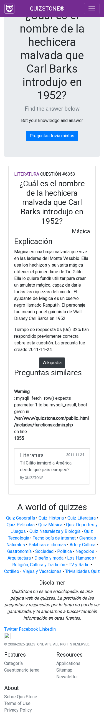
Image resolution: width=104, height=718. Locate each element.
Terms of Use (17, 703)
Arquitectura (19, 558)
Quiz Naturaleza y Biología (54, 531)
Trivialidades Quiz (82, 571)
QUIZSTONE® (47, 8)
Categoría (13, 663)
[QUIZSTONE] (9, 8)
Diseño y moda (49, 558)
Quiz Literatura (81, 518)
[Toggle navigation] (92, 8)
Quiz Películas (21, 524)
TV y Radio (79, 564)
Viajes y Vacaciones (42, 571)
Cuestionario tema (21, 670)
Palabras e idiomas (47, 544)
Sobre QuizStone (20, 696)
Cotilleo (11, 571)
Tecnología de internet (54, 538)
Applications (68, 663)
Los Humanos (80, 558)
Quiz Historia (51, 518)
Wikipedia (52, 362)
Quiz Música (50, 524)
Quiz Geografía (20, 518)
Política (64, 551)
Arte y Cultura (82, 544)
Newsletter (67, 676)
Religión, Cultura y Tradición (38, 564)
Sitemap (64, 670)
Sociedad (44, 551)
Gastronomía (19, 551)
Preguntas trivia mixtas (52, 135)
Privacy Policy (18, 710)
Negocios (84, 551)
